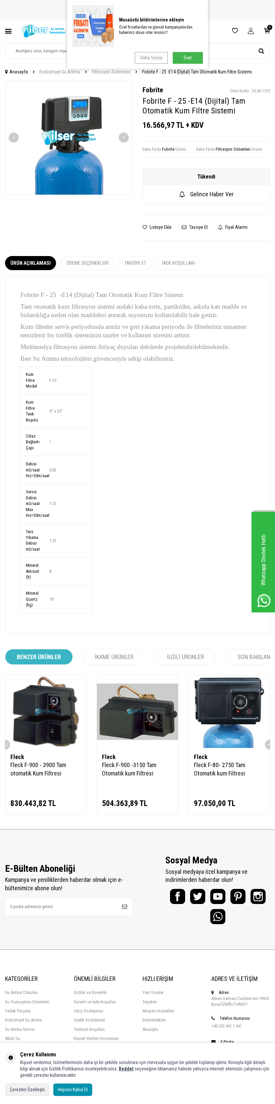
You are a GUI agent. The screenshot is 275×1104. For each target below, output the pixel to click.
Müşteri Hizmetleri (158, 1010)
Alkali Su (12, 1038)
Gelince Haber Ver (212, 194)
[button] (14, 138)
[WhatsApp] (217, 916)
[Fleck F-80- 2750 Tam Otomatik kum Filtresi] (229, 711)
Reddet (126, 1068)
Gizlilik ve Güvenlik (90, 992)
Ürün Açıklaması (30, 263)
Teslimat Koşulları (89, 1029)
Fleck (17, 756)
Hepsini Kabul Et (73, 1089)
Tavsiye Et (198, 227)
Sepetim (150, 1001)
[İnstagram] (258, 896)
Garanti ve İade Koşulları (95, 1001)
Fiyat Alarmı (236, 227)
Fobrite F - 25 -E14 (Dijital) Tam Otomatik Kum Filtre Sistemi (197, 71)
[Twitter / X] (197, 896)
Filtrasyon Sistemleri (111, 71)
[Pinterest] (237, 896)
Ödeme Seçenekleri (87, 263)
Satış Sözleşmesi (88, 1010)
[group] (68, 138)
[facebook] (177, 896)
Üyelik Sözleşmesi (89, 1019)
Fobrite (153, 90)
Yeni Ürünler (153, 992)
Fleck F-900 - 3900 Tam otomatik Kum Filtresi (38, 768)
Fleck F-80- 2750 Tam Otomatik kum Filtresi (219, 768)
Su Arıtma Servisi (20, 1029)
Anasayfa (18, 71)
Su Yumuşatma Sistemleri (27, 1001)
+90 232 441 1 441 (226, 1025)
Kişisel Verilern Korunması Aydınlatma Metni (96, 1041)
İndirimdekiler (154, 1019)
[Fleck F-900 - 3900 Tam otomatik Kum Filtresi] (45, 711)
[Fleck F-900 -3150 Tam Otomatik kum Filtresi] (137, 711)
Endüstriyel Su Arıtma (60, 71)
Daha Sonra (151, 57)
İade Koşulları (178, 263)
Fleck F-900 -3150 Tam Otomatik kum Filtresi (129, 768)
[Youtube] (217, 896)
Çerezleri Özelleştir (27, 1089)
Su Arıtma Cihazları (21, 992)
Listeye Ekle (160, 227)
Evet (188, 57)
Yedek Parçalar (18, 1010)
